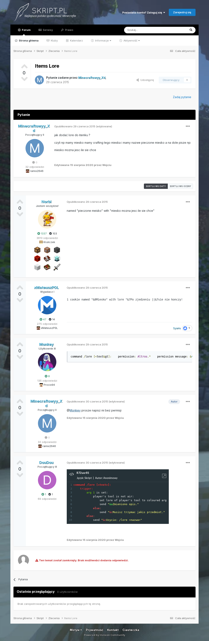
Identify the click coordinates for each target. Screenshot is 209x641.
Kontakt (113, 630)
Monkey (75, 410)
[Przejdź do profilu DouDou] (47, 480)
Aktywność (130, 40)
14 (53, 319)
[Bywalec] (57, 249)
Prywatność (94, 630)
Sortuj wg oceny (180, 186)
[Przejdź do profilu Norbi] (47, 219)
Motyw (75, 630)
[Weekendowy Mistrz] (57, 267)
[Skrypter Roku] (47, 267)
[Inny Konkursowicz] (37, 267)
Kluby (54, 40)
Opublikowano (74, 126)
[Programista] (47, 249)
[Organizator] (37, 249)
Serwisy (47, 29)
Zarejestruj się (182, 12)
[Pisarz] (47, 258)
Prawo (68, 29)
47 (44, 319)
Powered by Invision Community (104, 635)
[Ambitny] (37, 258)
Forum (26, 29)
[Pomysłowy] (57, 258)
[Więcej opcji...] (187, 126)
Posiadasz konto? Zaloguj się (142, 12)
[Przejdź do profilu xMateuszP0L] (47, 305)
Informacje (102, 40)
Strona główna (28, 40)
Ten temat (175, 29)
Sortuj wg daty (156, 186)
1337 (43, 233)
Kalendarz (76, 40)
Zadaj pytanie (182, 97)
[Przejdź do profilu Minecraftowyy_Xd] (39, 79)
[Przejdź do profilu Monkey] (47, 362)
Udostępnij (146, 80)
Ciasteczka (130, 630)
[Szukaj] (191, 30)
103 (54, 233)
